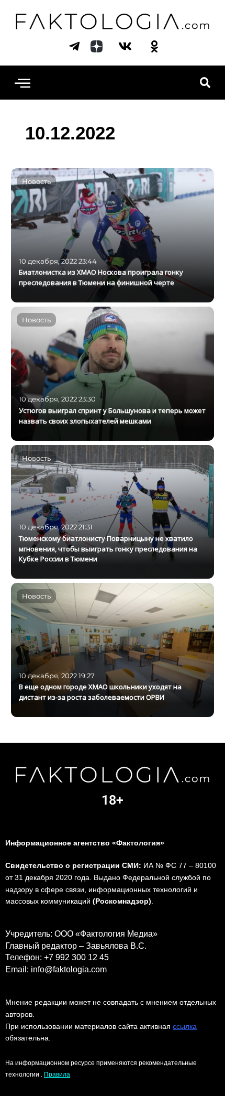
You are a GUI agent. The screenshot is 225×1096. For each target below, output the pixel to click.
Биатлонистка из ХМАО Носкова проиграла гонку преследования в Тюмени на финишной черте (101, 277)
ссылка (185, 1026)
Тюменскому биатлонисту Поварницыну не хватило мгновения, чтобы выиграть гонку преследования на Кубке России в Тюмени (108, 549)
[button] (22, 82)
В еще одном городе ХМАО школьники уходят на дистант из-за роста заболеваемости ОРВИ (100, 692)
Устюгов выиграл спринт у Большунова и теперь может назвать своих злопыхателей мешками (112, 416)
